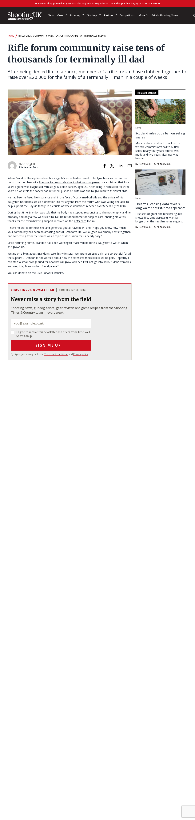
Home (11, 35)
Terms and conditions (56, 354)
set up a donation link (47, 202)
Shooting (75, 15)
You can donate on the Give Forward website (35, 273)
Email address (51, 323)
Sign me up (50, 345)
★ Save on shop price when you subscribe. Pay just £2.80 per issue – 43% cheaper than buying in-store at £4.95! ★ (97, 3)
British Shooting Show (164, 15)
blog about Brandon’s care (39, 253)
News (51, 15)
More (141, 15)
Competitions (128, 15)
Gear (60, 15)
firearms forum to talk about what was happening (69, 182)
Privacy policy (80, 354)
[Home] (25, 16)
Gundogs (92, 15)
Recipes (108, 15)
